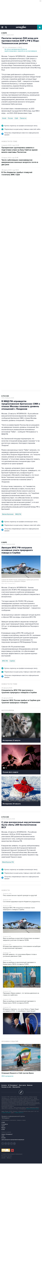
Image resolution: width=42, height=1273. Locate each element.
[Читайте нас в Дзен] (2, 1143)
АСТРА (3, 1129)
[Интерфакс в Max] (14, 1143)
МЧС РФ (5, 661)
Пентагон (23, 118)
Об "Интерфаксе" (13, 1085)
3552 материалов (7, 1076)
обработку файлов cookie (32, 1108)
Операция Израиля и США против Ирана (17, 1073)
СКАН (2, 1136)
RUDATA (3, 1138)
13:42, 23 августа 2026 (7, 187)
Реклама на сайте (6, 1087)
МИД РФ (18, 514)
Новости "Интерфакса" (7, 1134)
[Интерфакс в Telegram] (5, 1143)
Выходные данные (6, 1156)
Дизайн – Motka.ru (6, 1158)
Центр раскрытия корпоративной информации (12, 1139)
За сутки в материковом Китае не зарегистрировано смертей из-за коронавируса (20, 50)
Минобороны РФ (8, 862)
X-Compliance (4, 1124)
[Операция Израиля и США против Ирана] (21, 1070)
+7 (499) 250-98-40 (6, 1112)
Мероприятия (16, 1087)
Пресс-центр (22, 1085)
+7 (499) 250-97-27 (18, 1112)
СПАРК (3, 1122)
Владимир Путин (7, 275)
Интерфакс (21, 27)
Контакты (4, 1085)
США (16, 118)
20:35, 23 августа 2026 (8, 819)
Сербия (12, 661)
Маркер (3, 1127)
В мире (4, 33)
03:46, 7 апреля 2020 (7, 35)
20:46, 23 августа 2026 (8, 544)
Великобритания (7, 514)
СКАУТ (3, 1126)
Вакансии (29, 1085)
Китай (4, 118)
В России (5, 185)
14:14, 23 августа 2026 (7, 398)
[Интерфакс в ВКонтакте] (8, 1143)
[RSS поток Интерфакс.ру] (11, 1143)
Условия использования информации (11, 1154)
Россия (10, 118)
